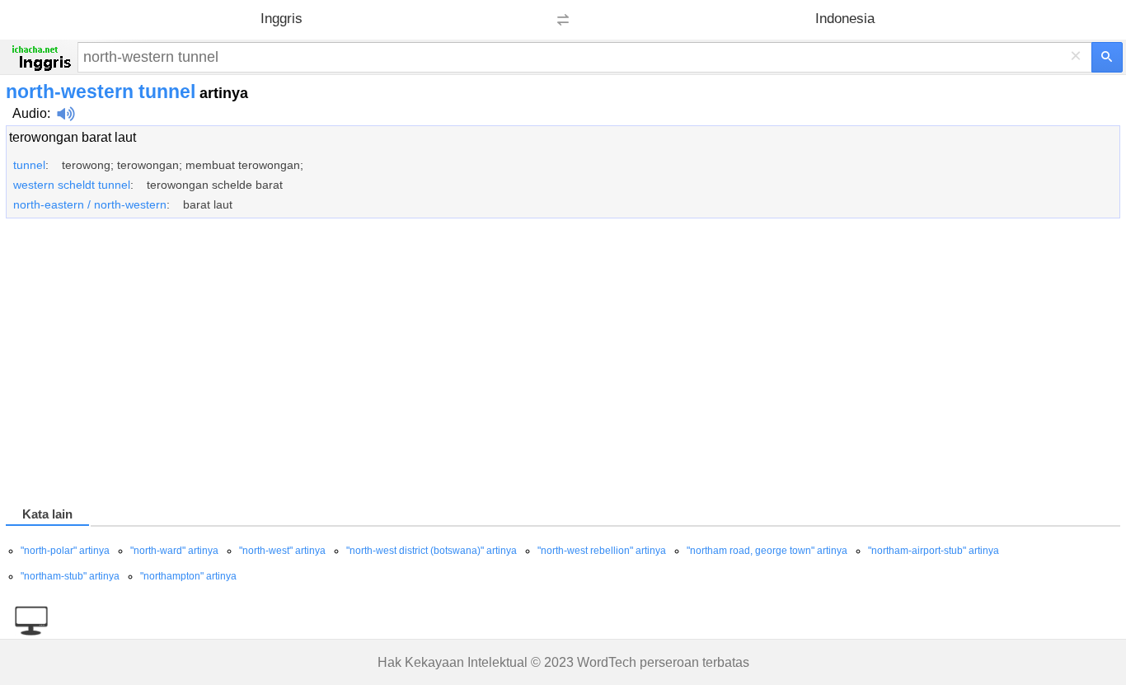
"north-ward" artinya (174, 550)
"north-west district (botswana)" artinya (431, 550)
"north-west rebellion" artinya (601, 550)
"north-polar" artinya (65, 550)
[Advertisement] (500, 365)
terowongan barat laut (72, 137)
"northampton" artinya (188, 576)
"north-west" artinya (282, 550)
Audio (29, 113)
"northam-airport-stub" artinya (933, 550)
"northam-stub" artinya (70, 576)
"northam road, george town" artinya (767, 550)
